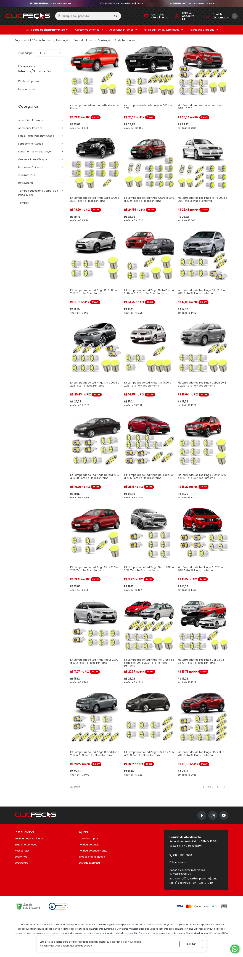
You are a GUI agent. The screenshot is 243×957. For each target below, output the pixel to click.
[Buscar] (116, 16)
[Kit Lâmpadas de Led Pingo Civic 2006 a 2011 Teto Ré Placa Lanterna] (95, 364)
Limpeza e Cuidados (30, 167)
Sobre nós (21, 856)
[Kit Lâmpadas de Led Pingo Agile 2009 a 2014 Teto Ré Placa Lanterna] (95, 180)
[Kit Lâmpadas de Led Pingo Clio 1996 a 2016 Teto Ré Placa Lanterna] (149, 364)
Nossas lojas (22, 850)
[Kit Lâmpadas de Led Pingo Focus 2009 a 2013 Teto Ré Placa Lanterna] (95, 642)
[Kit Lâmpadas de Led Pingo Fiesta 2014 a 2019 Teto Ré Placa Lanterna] (149, 549)
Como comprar (88, 838)
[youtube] (223, 815)
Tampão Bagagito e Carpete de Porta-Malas (38, 193)
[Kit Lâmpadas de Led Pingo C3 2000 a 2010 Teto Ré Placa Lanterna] (95, 272)
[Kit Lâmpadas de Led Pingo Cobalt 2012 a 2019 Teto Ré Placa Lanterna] (203, 364)
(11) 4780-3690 (182, 855)
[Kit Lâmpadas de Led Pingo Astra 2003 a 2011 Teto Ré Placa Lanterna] (203, 180)
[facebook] (201, 815)
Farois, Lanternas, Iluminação (161, 29)
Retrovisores (25, 183)
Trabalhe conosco (26, 844)
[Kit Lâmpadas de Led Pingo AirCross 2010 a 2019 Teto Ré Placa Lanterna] (149, 180)
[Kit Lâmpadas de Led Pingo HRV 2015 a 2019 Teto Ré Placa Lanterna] (203, 734)
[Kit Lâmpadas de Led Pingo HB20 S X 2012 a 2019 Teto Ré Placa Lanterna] (149, 734)
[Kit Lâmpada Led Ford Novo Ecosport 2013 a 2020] (203, 87)
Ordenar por (25, 53)
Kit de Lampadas (125, 40)
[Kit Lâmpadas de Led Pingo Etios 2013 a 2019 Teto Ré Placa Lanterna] (95, 549)
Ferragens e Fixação (202, 29)
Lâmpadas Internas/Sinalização (92, 40)
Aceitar (191, 944)
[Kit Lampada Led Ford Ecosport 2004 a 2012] (149, 87)
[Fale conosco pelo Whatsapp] (234, 949)
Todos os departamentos (48, 29)
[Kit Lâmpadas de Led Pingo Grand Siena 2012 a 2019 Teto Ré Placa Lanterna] (95, 734)
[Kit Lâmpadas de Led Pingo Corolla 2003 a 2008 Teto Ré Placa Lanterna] (95, 457)
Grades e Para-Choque (32, 159)
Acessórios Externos (87, 29)
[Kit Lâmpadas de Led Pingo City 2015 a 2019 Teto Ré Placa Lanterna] (203, 272)
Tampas (23, 203)
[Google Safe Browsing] (28, 906)
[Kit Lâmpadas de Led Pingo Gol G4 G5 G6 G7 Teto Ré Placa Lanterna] (203, 642)
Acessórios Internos (121, 29)
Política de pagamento (93, 850)
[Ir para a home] (27, 16)
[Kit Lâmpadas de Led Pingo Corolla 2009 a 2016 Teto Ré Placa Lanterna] (149, 457)
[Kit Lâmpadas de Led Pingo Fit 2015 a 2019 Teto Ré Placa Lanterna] (203, 549)
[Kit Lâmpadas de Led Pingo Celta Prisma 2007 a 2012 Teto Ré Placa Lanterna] (149, 272)
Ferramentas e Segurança (34, 151)
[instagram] (212, 815)
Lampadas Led (27, 89)
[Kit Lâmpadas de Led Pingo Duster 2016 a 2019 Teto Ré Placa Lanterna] (203, 457)
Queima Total (27, 175)
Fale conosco (178, 862)
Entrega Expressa (89, 863)
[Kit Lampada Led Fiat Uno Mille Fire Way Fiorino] (95, 87)
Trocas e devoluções (92, 856)
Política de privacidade (29, 838)
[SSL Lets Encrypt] (58, 906)
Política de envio (89, 844)
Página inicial (23, 40)
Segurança (21, 863)
